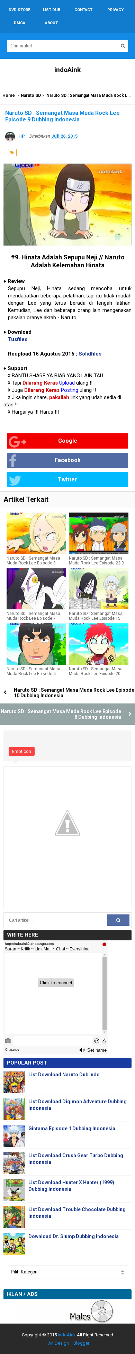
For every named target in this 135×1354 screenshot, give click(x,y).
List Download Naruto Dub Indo (64, 1074)
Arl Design (58, 1343)
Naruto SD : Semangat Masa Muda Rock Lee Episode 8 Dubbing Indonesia (33, 563)
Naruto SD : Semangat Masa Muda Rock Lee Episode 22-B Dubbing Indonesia (96, 563)
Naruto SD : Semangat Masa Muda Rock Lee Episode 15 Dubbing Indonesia (96, 618)
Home (8, 95)
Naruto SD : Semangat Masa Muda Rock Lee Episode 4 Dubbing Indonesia (33, 673)
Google (67, 440)
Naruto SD (31, 95)
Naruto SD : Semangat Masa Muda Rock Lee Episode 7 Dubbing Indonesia (33, 618)
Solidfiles (90, 354)
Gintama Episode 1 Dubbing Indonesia (71, 1128)
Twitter (67, 479)
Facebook (68, 460)
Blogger (81, 1343)
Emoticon (21, 751)
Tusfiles (17, 339)
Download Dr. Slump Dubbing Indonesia (73, 1236)
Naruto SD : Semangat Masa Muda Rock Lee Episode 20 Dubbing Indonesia (96, 673)
